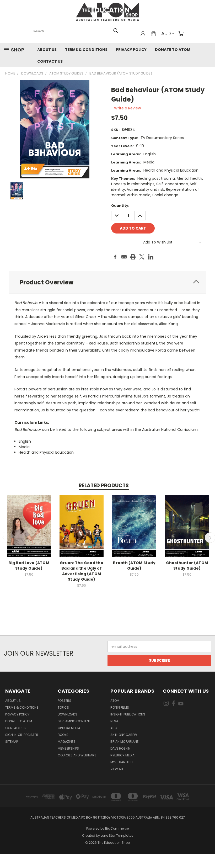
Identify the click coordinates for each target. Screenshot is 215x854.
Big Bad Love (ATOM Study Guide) (28, 565)
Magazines (67, 741)
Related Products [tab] (104, 485)
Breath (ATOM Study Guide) (134, 565)
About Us (47, 49)
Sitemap (11, 741)
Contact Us (50, 61)
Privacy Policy (131, 49)
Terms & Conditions (86, 49)
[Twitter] (141, 256)
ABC (113, 728)
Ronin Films (119, 707)
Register (31, 735)
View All (116, 769)
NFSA (114, 721)
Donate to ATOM (172, 49)
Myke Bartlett (122, 762)
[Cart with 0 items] (181, 33)
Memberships (68, 748)
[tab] (107, 282)
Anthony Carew (123, 735)
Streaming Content (74, 721)
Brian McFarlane (124, 741)
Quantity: (120, 205)
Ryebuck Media (122, 755)
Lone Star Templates (117, 835)
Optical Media (69, 728)
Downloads (67, 714)
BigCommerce (117, 828)
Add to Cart (29, 530)
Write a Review (127, 108)
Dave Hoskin (120, 748)
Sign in (11, 735)
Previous (207, 837)
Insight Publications (127, 714)
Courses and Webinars (77, 755)
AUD (166, 33)
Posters (64, 700)
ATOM (114, 700)
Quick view (28, 520)
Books (63, 735)
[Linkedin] (150, 256)
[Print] (133, 256)
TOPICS (63, 707)
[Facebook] (115, 256)
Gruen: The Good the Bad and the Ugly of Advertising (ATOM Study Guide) (81, 571)
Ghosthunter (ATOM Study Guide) (187, 565)
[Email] (124, 256)
